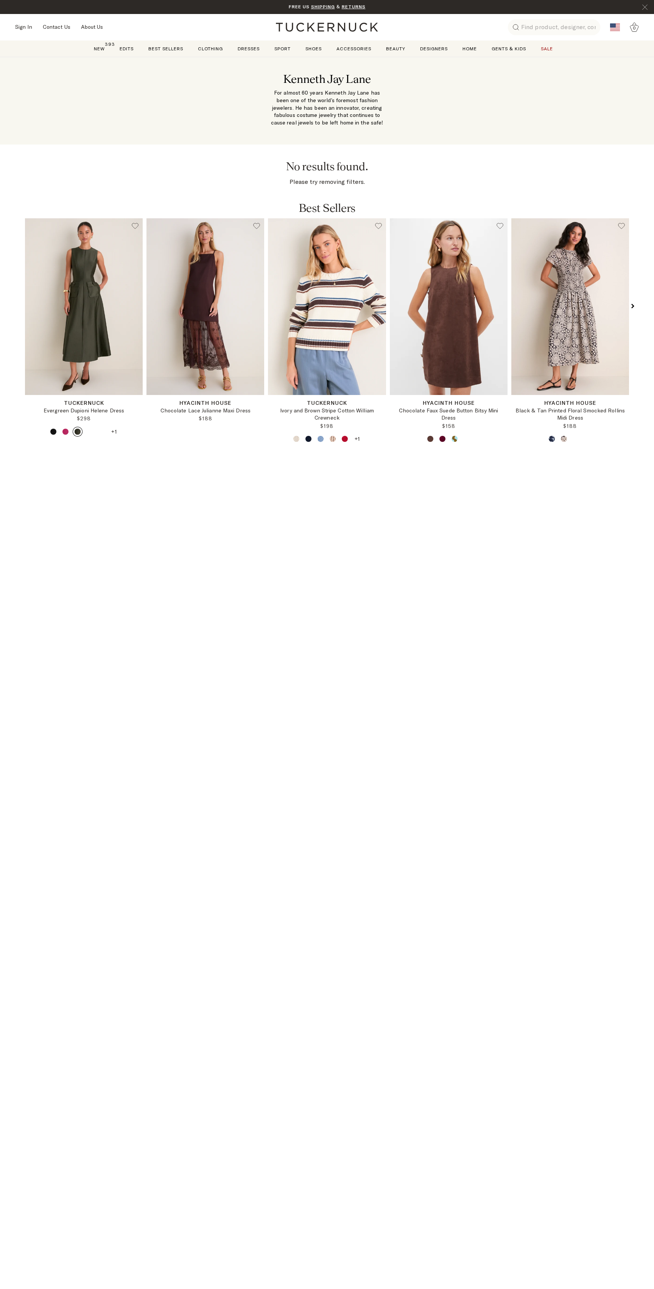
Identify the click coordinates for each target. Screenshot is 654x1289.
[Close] (645, 7)
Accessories (353, 48)
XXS (172, 400)
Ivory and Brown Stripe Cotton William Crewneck (327, 414)
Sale (547, 48)
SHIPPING (323, 6)
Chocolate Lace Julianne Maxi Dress (205, 410)
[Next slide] (138, 401)
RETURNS (354, 6)
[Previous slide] (29, 401)
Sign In (23, 26)
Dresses (249, 48)
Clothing (210, 48)
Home (469, 48)
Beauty (395, 48)
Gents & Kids (509, 48)
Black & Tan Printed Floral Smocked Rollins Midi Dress (570, 414)
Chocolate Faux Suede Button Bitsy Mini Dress (448, 414)
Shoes (313, 48)
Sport (282, 48)
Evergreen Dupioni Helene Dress (84, 410)
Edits (127, 48)
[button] (21, 306)
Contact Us (56, 26)
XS (205, 400)
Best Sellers (165, 48)
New (99, 48)
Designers (434, 48)
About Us (92, 26)
